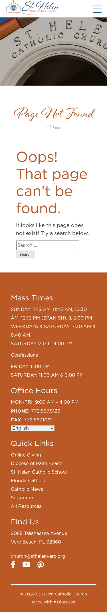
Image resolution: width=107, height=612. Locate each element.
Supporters (23, 498)
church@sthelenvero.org (38, 556)
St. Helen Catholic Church (61, 594)
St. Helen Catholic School (39, 472)
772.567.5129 (45, 411)
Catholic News (27, 489)
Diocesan (66, 602)
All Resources (26, 506)
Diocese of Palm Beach (36, 463)
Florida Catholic (28, 480)
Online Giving (26, 455)
